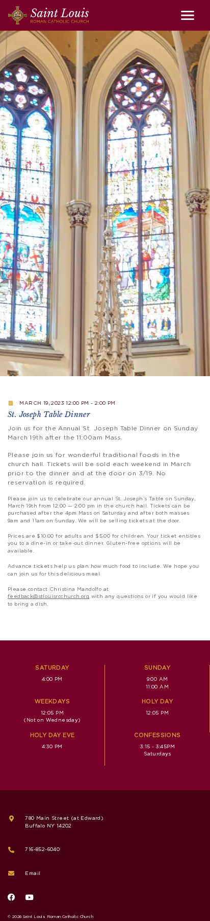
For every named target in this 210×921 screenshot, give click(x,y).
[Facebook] (11, 897)
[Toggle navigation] (187, 15)
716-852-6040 (42, 849)
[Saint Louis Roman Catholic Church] (48, 15)
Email (32, 873)
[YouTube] (29, 897)
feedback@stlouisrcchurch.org (48, 596)
